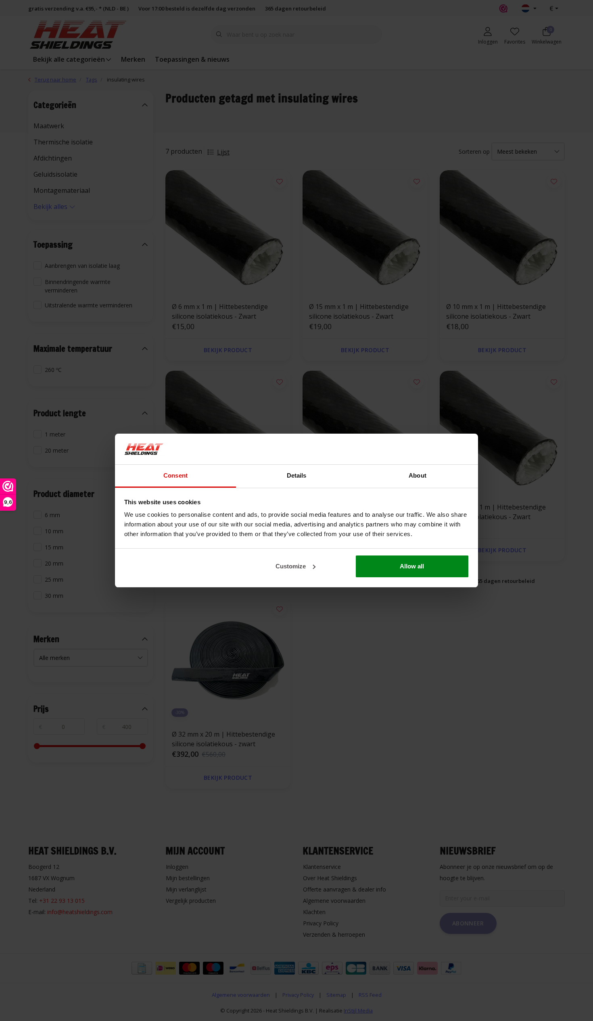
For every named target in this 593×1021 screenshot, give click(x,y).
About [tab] (417, 475)
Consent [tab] (175, 475)
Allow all (412, 566)
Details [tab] (297, 475)
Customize (291, 566)
